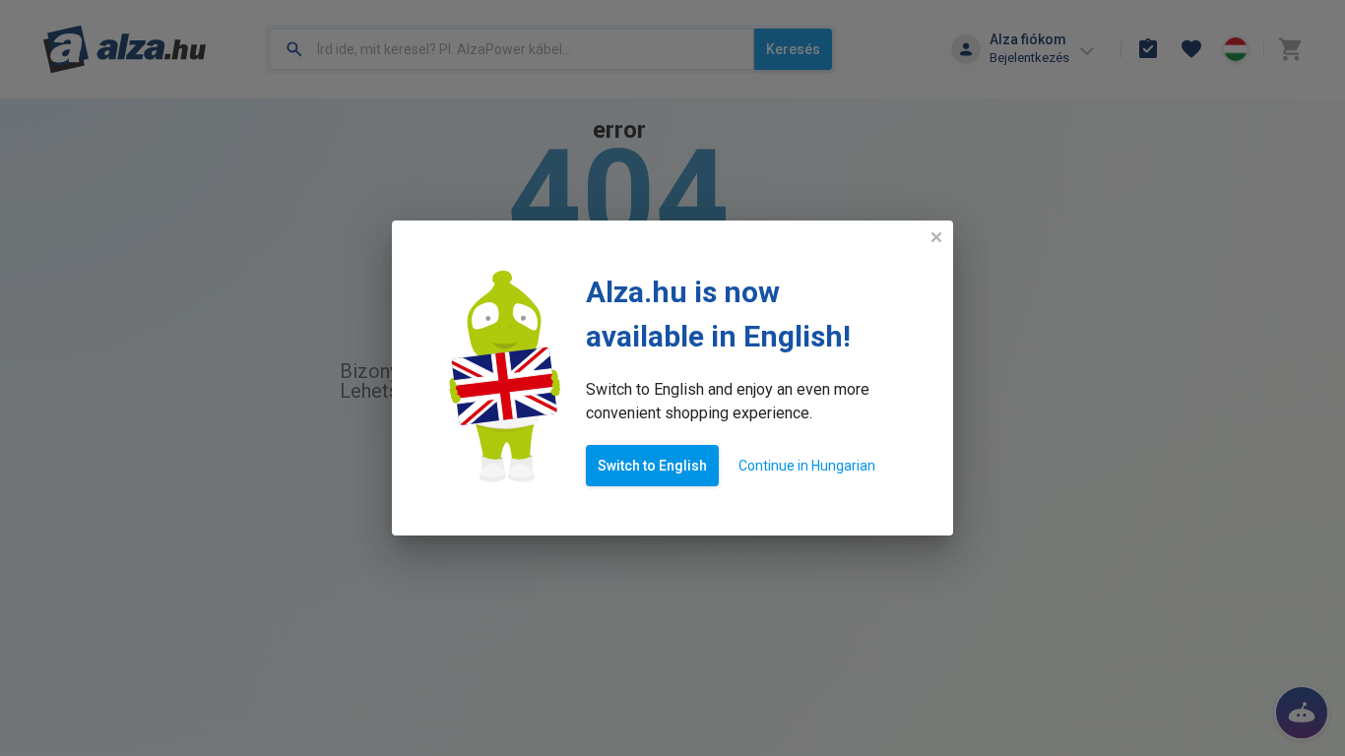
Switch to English (652, 465)
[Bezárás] (936, 237)
